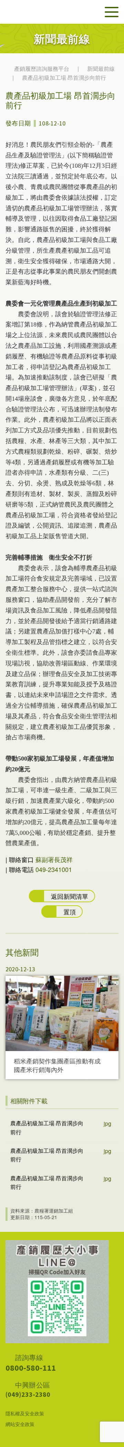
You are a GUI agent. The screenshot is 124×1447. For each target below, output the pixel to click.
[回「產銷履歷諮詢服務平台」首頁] (52, 12)
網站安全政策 (20, 1424)
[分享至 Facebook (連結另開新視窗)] (112, 122)
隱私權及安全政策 (25, 1413)
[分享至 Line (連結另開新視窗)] (94, 122)
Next (116, 1023)
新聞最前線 (101, 69)
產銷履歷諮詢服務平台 (42, 69)
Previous (8, 1023)
